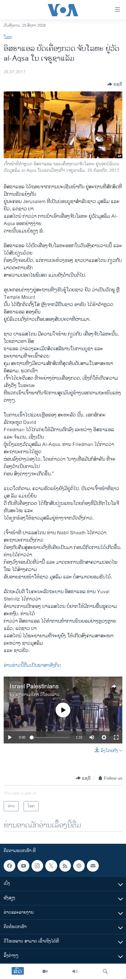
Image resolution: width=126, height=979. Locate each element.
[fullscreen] (116, 737)
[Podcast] (79, 866)
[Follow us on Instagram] (37, 866)
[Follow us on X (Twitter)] (51, 866)
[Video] (45, 971)
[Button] (114, 84)
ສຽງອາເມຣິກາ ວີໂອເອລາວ (38, 694)
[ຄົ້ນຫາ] (105, 971)
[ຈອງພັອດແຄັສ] (92, 866)
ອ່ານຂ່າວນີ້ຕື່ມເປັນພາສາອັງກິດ (32, 665)
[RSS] (65, 866)
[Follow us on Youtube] (23, 866)
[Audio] (75, 971)
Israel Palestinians (34, 686)
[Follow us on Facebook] (9, 866)
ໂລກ (8, 37)
